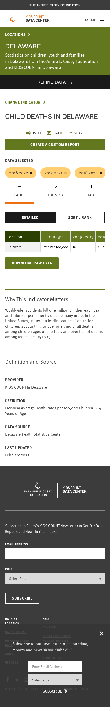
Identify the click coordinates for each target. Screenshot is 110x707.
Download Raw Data (32, 263)
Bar (90, 195)
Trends (55, 195)
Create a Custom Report (55, 144)
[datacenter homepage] (37, 18)
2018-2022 (18, 173)
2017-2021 (54, 173)
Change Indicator (23, 102)
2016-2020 (88, 173)
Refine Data (51, 82)
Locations (15, 34)
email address (16, 544)
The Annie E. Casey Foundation (55, 5)
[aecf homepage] (12, 18)
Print (37, 133)
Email (58, 133)
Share (79, 133)
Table (20, 195)
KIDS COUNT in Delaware (26, 387)
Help (46, 619)
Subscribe (22, 598)
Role (9, 569)
